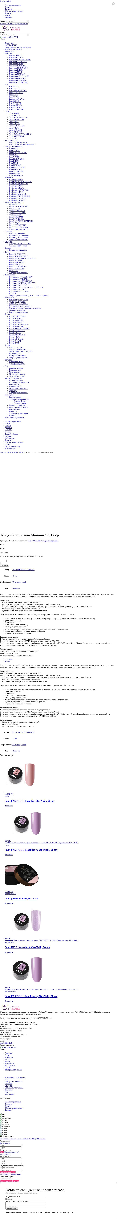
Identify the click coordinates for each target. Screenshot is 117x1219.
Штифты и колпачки (17, 355)
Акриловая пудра (16, 175)
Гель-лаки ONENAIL (17, 78)
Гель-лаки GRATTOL (17, 66)
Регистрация (5, 1143)
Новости (8, 13)
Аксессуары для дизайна (18, 229)
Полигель (16, 588)
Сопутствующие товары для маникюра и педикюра (29, 295)
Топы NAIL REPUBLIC (18, 118)
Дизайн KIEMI (15, 215)
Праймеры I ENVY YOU (18, 190)
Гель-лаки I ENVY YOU (18, 68)
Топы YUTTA (14, 115)
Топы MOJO (14, 113)
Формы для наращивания (19, 399)
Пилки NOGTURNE (17, 335)
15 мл (14, 576)
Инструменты (10, 275)
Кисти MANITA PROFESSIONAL (22, 258)
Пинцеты (12, 293)
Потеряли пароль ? (11, 1152)
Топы (7, 111)
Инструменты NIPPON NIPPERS (22, 283)
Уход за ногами (15, 372)
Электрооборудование (13, 378)
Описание (8, 659)
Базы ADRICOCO (16, 93)
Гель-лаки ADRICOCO (18, 62)
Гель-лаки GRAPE (16, 64)
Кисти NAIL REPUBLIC (18, 256)
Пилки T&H (14, 343)
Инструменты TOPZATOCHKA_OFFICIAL (26, 287)
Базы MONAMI (15, 103)
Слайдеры (8, 242)
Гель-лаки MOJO (15, 55)
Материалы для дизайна (14, 202)
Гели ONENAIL (15, 169)
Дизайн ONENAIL (16, 219)
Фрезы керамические (17, 349)
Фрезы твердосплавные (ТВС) (21, 351)
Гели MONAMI (15, 165)
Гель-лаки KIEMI (16, 70)
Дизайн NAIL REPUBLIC (19, 206)
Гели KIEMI (14, 161)
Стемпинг (8, 231)
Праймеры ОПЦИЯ (17, 200)
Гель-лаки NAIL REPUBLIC (20, 60)
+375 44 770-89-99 (7, 24)
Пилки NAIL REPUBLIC (19, 324)
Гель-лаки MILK (15, 72)
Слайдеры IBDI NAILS (18, 246)
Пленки (8, 248)
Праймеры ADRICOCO (18, 184)
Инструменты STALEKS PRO (21, 277)
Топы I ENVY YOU (16, 126)
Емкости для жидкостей (18, 407)
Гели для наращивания (13, 146)
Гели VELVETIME (16, 171)
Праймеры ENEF (16, 186)
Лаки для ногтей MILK (18, 142)
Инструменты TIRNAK (18, 279)
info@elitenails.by (21, 24)
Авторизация (5, 1154)
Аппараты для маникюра (19, 382)
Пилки (7, 314)
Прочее (12, 415)
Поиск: (3, 21)
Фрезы (7, 345)
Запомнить (7, 1150)
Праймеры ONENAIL (17, 198)
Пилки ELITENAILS (17, 316)
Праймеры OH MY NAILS (19, 196)
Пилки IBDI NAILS (17, 331)
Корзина (8, 432)
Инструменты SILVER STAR (20, 281)
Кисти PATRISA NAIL (18, 267)
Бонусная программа (13, 5)
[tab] (61, 659)
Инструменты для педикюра (20, 306)
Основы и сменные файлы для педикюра (25, 308)
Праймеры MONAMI (17, 194)
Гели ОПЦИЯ (14, 173)
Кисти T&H (13, 271)
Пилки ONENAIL (16, 339)
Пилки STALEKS (16, 320)
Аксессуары (9, 395)
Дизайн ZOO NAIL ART (18, 227)
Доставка (8, 9)
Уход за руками (15, 370)
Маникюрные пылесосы (18, 389)
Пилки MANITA (15, 318)
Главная (8, 426)
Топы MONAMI (15, 130)
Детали (7, 661)
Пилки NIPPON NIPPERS (19, 329)
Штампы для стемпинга (18, 238)
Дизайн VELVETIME (17, 225)
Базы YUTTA (14, 89)
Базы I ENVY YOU (16, 99)
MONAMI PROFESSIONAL (23, 570)
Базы (6, 84)
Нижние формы (20, 403)
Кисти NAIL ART (16, 264)
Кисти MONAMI (15, 260)
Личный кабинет (11, 434)
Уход (6, 366)
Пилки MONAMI (16, 327)
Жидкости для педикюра (18, 304)
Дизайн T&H (14, 223)
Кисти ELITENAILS (17, 254)
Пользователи (10, 448)
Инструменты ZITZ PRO (19, 291)
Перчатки (13, 411)
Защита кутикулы (16, 368)
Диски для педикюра (17, 302)
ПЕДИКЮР (9, 298)
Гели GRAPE (14, 157)
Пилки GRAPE (15, 333)
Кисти (7, 252)
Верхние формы (20, 401)
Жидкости (8, 360)
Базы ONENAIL (15, 105)
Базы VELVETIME (16, 109)
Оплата (7, 7)
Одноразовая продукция (18, 413)
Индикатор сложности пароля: (12, 1166)
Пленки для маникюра (18, 250)
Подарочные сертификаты (15, 418)
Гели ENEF (13, 155)
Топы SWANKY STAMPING (20, 134)
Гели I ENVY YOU (16, 159)
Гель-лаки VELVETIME (18, 82)
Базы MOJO (13, 86)
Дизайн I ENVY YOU (17, 213)
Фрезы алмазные (15, 347)
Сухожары (13, 391)
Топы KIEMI (14, 128)
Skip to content (5, 1)
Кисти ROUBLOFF (16, 269)
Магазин (8, 436)
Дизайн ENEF (14, 209)
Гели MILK (13, 163)
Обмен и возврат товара (14, 11)
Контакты (8, 17)
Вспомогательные (16, 362)
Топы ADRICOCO (16, 120)
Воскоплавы (14, 384)
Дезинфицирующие (17, 364)
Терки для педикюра (17, 310)
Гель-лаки (8, 53)
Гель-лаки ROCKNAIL (18, 80)
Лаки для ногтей (11, 140)
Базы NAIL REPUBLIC (18, 91)
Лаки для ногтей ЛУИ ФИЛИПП (22, 144)
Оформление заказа (12, 446)
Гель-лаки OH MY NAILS (19, 76)
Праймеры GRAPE (16, 188)
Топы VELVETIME (16, 136)
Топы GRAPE (14, 124)
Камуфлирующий (19, 582)
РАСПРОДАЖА (11, 45)
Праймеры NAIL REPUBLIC (20, 182)
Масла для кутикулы (17, 374)
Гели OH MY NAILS (17, 167)
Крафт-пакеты (14, 409)
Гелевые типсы (15, 397)
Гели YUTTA (14, 151)
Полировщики (14, 353)
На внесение (9, 51)
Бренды (8, 15)
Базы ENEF (13, 95)
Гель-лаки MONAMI (17, 74)
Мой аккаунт (10, 438)
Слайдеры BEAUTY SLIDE (20, 244)
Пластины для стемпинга (19, 235)
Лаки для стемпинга (17, 233)
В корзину (4, 565)
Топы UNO (13, 138)
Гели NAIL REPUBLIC (18, 153)
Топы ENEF (14, 122)
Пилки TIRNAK (15, 322)
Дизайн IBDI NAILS (17, 211)
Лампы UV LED (15, 387)
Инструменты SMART (18, 285)
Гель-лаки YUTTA (16, 58)
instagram (12, 1047)
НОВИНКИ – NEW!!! (13, 49)
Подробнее (9, 903)
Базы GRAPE (14, 97)
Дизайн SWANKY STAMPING (21, 221)
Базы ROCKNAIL (16, 107)
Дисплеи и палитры (17, 405)
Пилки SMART (15, 341)
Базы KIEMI (14, 101)
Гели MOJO (13, 149)
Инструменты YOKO (17, 289)
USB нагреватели (16, 380)
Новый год (9, 43)
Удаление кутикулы (16, 376)
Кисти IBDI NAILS (16, 262)
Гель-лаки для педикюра (18, 300)
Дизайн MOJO (14, 204)
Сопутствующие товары (18, 240)
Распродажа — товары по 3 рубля (18, 47)
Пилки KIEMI (14, 337)
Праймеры (9, 178)
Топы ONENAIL (15, 132)
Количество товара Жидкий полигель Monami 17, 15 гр (21, 556)
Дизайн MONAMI (16, 217)
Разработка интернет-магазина (17, 1139)
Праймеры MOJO (16, 180)
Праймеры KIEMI (16, 192)
